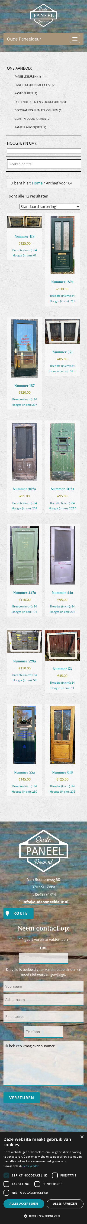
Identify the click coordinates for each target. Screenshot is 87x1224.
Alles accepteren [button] (24, 1204)
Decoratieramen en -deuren (38, 110)
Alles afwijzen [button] (65, 1204)
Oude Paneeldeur (43, 7)
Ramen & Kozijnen (30, 127)
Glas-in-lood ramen (32, 118)
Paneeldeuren (27, 76)
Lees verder (31, 1166)
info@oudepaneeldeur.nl (45, 901)
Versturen (21, 1097)
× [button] (82, 1137)
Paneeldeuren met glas (34, 85)
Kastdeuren (25, 93)
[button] (43, 1216)
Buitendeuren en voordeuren (40, 102)
